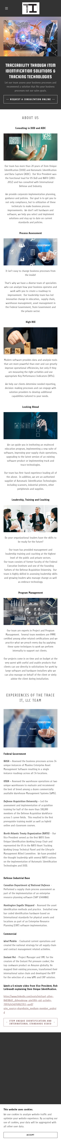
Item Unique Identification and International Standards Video (30, 1022)
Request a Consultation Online (30, 99)
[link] (31, 8)
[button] (6, 8)
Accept (30, 1135)
